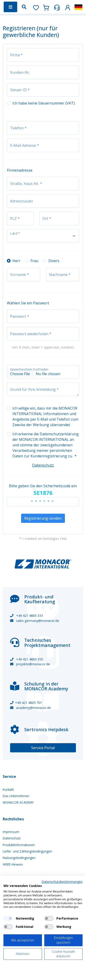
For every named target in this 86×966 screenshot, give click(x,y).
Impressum (11, 832)
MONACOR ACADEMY (18, 802)
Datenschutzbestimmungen (62, 881)
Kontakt (8, 789)
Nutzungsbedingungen (19, 858)
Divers (53, 260)
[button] (67, 7)
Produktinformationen (19, 845)
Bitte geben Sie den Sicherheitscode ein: (43, 489)
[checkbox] (8, 918)
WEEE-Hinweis (13, 864)
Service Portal (43, 747)
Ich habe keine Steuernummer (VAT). (43, 103)
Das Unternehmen (16, 796)
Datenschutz (43, 465)
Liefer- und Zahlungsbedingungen (27, 851)
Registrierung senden (43, 518)
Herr (16, 260)
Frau (34, 260)
